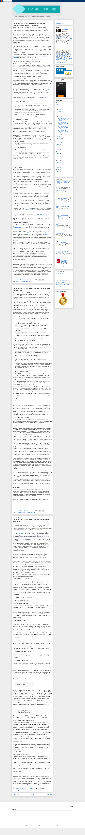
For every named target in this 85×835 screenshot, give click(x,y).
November (61, 111)
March (60, 138)
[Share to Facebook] (42, 279)
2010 (58, 165)
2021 (58, 146)
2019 (58, 149)
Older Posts (49, 794)
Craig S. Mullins (66, 29)
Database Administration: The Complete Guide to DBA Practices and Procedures (64, 58)
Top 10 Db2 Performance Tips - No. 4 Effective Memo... (63, 123)
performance (23, 281)
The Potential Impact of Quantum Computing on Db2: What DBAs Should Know (63, 182)
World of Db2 (58, 286)
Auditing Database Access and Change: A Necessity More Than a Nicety (63, 206)
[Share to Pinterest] (43, 279)
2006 (58, 173)
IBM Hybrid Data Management (62, 284)
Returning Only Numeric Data (62, 190)
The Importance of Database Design (63, 198)
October (60, 113)
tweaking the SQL (45, 202)
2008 (58, 169)
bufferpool (18, 512)
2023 (58, 107)
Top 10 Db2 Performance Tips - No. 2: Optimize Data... (63, 131)
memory (27, 512)
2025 (58, 104)
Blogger (58, 825)
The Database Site (68, 38)
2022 (58, 144)
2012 (58, 162)
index (17, 790)
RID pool (31, 512)
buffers (21, 512)
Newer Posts (16, 794)
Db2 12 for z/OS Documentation (62, 275)
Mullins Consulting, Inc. (61, 37)
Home (32, 794)
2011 (58, 164)
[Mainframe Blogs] (63, 306)
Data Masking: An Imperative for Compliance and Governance (65, 261)
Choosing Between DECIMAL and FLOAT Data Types (63, 233)
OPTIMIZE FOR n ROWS (30, 209)
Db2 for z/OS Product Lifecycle (62, 278)
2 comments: (31, 279)
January (60, 142)
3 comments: (31, 510)
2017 (58, 153)
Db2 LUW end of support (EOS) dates (64, 282)
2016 (58, 155)
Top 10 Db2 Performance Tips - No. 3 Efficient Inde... (63, 127)
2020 (58, 147)
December (61, 109)
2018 (58, 151)
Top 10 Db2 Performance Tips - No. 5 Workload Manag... (63, 119)
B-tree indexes (20, 533)
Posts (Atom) (34, 798)
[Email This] (38, 279)
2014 (58, 158)
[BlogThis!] (39, 279)
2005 (58, 174)
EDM (24, 512)
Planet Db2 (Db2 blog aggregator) (63, 273)
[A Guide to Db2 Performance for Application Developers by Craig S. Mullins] (61, 89)
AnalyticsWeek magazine (61, 45)
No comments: (32, 788)
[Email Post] (36, 279)
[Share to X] (40, 279)
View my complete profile (61, 62)
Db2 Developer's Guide (63, 53)
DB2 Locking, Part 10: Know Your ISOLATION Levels (63, 252)
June (60, 134)
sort (34, 512)
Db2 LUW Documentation (61, 280)
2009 (58, 167)
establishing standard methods (19, 227)
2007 (58, 171)
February (61, 140)
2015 (58, 156)
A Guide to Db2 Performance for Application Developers (64, 55)
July (59, 116)
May (60, 136)
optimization (18, 281)
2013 (58, 160)
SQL (27, 281)
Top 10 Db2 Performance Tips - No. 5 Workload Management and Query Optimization (29, 24)
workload (30, 281)
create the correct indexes (25, 232)
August (60, 114)
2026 (58, 102)
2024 (58, 106)
